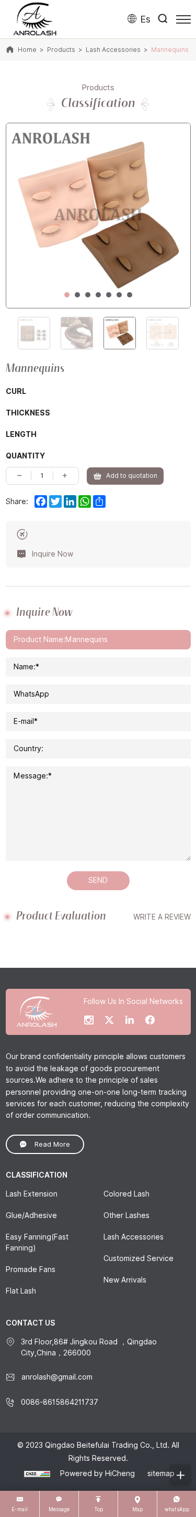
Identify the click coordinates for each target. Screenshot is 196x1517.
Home (27, 50)
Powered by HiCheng (97, 1473)
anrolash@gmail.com (57, 1377)
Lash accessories (113, 50)
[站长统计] (37, 1473)
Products (61, 50)
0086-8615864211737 (59, 1402)
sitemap (161, 1473)
